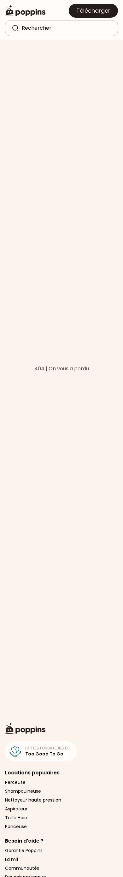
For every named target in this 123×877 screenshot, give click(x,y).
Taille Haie (16, 817)
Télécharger (93, 11)
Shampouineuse (23, 791)
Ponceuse (16, 826)
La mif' (12, 859)
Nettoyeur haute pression (33, 800)
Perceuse (15, 782)
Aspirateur (16, 809)
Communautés (22, 868)
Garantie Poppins (24, 850)
